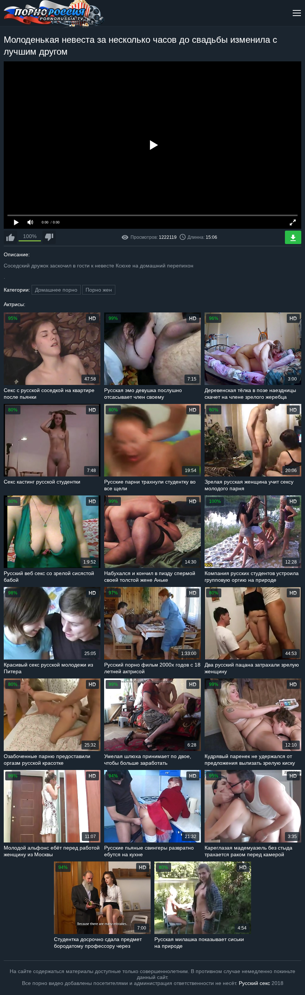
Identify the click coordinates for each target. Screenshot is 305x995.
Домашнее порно (56, 290)
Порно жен (99, 290)
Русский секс (254, 983)
